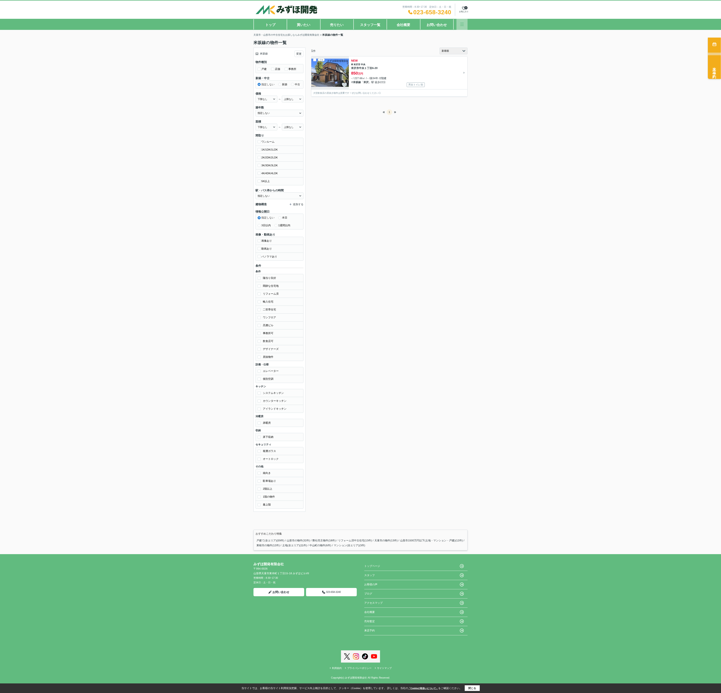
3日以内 (266, 225)
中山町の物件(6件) (320, 545)
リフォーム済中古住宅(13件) (355, 540)
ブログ (368, 593)
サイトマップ (384, 668)
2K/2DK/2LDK (269, 157)
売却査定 (369, 621)
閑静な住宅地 (271, 285)
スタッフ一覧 (370, 25)
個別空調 (268, 378)
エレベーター (271, 370)
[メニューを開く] (462, 24)
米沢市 (357, 64)
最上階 (267, 504)
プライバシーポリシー (359, 668)
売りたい (337, 25)
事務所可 (268, 333)
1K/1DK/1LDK (269, 149)
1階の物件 (269, 496)
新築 (284, 84)
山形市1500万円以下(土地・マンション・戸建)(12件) (431, 540)
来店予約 (369, 630)
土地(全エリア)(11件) (294, 545)
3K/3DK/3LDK (269, 165)
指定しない (268, 84)
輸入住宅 (268, 301)
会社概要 (403, 25)
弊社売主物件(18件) (324, 540)
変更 (299, 53)
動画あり (266, 248)
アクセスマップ (373, 602)
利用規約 (337, 668)
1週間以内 (284, 225)
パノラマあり (269, 256)
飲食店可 (268, 341)
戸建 (264, 68)
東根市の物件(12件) (268, 545)
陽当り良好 (269, 277)
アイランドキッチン (275, 408)
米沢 (366, 82)
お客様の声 (370, 584)
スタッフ (369, 575)
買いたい (303, 25)
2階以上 (267, 488)
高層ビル (268, 325)
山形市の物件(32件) (298, 540)
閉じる (472, 688)
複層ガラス (269, 450)
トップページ (372, 565)
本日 (284, 217)
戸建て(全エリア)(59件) (270, 540)
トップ (270, 25)
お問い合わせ (437, 25)
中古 (297, 84)
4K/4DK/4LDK (269, 173)
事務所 (292, 68)
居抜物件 (268, 356)
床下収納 (268, 436)
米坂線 (357, 82)
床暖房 (267, 422)
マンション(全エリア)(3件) (349, 545)
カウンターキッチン (275, 400)
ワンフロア (269, 317)
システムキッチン (273, 392)
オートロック (271, 458)
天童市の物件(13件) (386, 540)
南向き (267, 472)
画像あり (266, 240)
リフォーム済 (271, 293)
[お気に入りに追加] (344, 84)
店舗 (277, 68)
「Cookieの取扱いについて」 (423, 688)
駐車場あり (269, 480)
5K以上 (265, 181)
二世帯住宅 (269, 309)
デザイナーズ (271, 348)
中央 (363, 64)
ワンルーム (268, 141)
